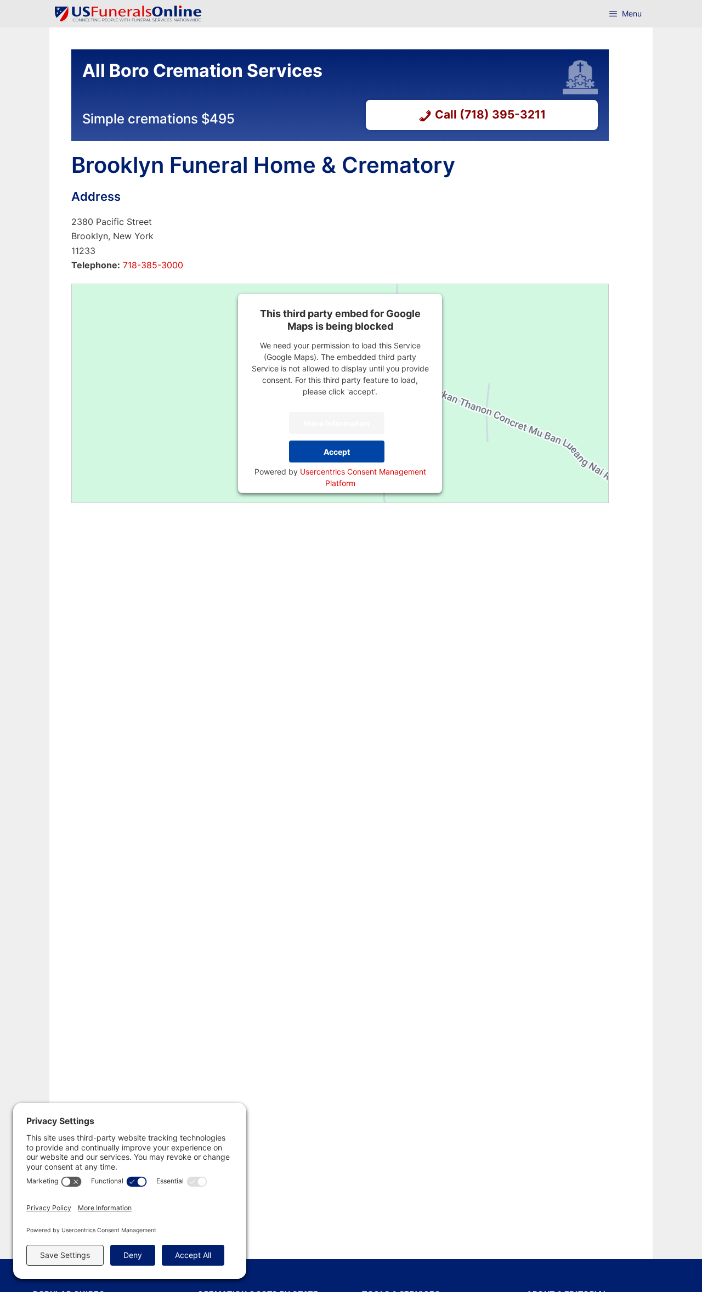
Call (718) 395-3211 (490, 114)
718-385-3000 (151, 264)
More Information (337, 422)
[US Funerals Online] (128, 13)
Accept (337, 451)
